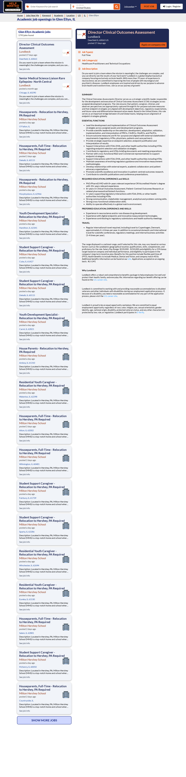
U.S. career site (100, 279)
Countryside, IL (26, 700)
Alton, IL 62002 (26, 430)
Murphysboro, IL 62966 (30, 194)
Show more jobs (44, 720)
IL (85, 15)
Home (20, 15)
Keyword (46, 15)
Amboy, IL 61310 (27, 362)
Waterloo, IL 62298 (28, 396)
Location (70, 15)
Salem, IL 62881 (26, 633)
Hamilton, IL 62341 (28, 227)
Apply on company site (153, 44)
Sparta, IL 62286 (26, 531)
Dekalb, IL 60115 (27, 160)
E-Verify (140, 312)
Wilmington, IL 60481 (29, 464)
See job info (24, 69)
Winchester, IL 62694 (29, 565)
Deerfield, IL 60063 (28, 59)
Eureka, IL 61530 (27, 599)
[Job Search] (117, 7)
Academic (58, 15)
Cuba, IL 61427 (26, 261)
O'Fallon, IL (24, 126)
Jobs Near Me (32, 15)
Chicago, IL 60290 (27, 92)
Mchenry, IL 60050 (28, 666)
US (79, 15)
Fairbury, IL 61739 (27, 498)
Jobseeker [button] (129, 6)
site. (130, 259)
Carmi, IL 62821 (26, 329)
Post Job (149, 6)
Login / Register (173, 6)
